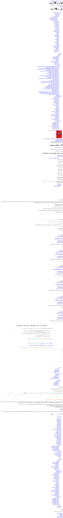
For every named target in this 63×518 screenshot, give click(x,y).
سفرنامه (57, 106)
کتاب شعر (57, 49)
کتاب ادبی (57, 103)
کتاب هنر (57, 29)
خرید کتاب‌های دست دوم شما (35, 338)
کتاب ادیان (57, 27)
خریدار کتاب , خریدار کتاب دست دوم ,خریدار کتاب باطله (50, 82)
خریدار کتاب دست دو (55, 83)
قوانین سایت (57, 382)
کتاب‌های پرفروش (56, 47)
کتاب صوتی (57, 113)
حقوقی (57, 43)
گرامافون (57, 48)
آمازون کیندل (56, 46)
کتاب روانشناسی (58, 130)
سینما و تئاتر (57, 26)
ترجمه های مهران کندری (58, 269)
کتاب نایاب (57, 15)
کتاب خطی (57, 25)
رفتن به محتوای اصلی (54, 0)
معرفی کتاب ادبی (56, 127)
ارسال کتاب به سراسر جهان (54, 378)
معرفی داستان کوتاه (55, 122)
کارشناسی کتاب (56, 56)
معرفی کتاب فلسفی (55, 123)
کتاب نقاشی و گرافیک (55, 449)
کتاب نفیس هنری (54, 20)
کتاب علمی (57, 112)
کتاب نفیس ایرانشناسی (53, 18)
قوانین (58, 55)
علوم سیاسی (56, 35)
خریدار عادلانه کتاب (55, 90)
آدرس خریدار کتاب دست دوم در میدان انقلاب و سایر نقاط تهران (48, 91)
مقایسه (59, 506)
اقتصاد (58, 37)
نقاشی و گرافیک (56, 30)
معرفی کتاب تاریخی (55, 125)
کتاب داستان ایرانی (56, 99)
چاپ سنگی (57, 42)
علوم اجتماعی (56, 36)
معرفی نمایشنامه (56, 124)
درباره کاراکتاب (56, 376)
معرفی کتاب (57, 370)
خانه (62, 130)
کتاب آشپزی (57, 109)
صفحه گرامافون (56, 51)
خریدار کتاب (57, 375)
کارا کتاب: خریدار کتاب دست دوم (53, 94)
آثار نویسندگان (56, 371)
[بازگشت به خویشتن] (61, 295)
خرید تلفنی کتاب (56, 383)
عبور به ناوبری (60, 0)
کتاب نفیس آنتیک (56, 16)
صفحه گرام (33, 328)
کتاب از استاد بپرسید (59, 238)
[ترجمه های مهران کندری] (61, 264)
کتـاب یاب (57, 374)
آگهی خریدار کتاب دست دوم (54, 80)
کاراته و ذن (60, 315)
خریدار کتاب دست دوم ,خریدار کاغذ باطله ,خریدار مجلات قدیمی (48, 78)
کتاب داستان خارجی (55, 98)
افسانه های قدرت (59, 284)
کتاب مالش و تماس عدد (57, 181)
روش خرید (57, 369)
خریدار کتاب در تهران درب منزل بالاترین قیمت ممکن (50, 93)
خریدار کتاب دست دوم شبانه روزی (53, 72)
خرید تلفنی (57, 59)
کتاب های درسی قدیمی (55, 115)
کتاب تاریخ (57, 13)
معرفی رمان (56, 121)
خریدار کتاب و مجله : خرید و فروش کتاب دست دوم (50, 88)
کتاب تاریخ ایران (56, 101)
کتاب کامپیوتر (56, 108)
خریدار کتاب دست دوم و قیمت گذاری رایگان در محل (50, 81)
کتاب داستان (57, 97)
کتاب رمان (57, 14)
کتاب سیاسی (56, 495)
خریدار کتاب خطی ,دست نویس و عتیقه (52, 73)
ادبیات (58, 40)
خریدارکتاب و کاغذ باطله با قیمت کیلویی (52, 67)
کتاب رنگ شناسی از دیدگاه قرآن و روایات (56, 138)
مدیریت (57, 33)
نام (62, 221)
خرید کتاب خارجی (56, 58)
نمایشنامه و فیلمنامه (55, 111)
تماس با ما (57, 381)
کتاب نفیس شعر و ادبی (53, 19)
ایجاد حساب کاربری (59, 513)
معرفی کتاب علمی (56, 128)
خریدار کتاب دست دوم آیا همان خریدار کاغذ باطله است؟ (49, 75)
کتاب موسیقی (56, 31)
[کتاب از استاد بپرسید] (61, 233)
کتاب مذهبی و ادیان (55, 104)
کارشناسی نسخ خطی (55, 57)
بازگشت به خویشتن (59, 299)
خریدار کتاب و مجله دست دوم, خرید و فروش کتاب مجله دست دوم (48, 66)
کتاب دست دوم (56, 23)
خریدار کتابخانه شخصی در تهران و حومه (52, 76)
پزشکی (57, 107)
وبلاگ (58, 368)
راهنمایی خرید (58, 380)
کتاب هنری (57, 105)
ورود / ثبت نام (58, 507)
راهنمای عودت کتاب (55, 377)
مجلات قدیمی (29, 328)
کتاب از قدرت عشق (59, 141)
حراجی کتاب (57, 50)
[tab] (59, 184)
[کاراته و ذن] (61, 310)
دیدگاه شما (61, 219)
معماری (57, 32)
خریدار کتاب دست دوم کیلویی (54, 74)
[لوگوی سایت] (60, 9)
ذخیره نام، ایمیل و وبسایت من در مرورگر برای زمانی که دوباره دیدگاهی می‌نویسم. (48, 224)
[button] (59, 242)
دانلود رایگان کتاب (56, 372)
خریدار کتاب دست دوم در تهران (53, 84)
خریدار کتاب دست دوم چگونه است (53, 77)
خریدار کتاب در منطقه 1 (55, 89)
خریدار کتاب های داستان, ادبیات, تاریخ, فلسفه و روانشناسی (49, 92)
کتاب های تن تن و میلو (55, 114)
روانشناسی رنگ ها (59, 253)
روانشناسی (57, 24)
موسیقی (57, 110)
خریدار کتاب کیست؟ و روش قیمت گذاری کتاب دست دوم (49, 70)
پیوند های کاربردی (58, 373)
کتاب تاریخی (57, 100)
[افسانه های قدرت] (61, 279)
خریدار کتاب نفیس (56, 79)
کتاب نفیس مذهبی (54, 17)
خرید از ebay (57, 63)
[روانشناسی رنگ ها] (61, 249)
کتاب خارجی (57, 41)
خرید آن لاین (57, 60)
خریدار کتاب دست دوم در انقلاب (53, 71)
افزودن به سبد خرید (59, 182)
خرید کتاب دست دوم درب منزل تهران (52, 87)
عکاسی (57, 34)
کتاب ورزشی (56, 28)
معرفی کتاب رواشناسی (55, 126)
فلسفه (58, 44)
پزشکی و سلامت (56, 45)
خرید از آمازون (56, 64)
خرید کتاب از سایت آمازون (54, 61)
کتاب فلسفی (56, 116)
